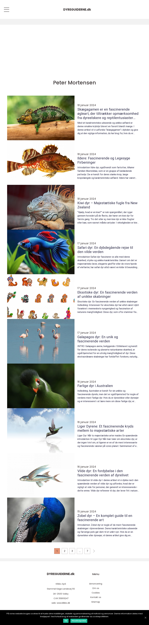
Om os (95, 588)
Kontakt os (95, 597)
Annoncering (95, 583)
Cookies (96, 592)
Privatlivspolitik (79, 620)
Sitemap (95, 601)
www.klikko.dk (63, 602)
